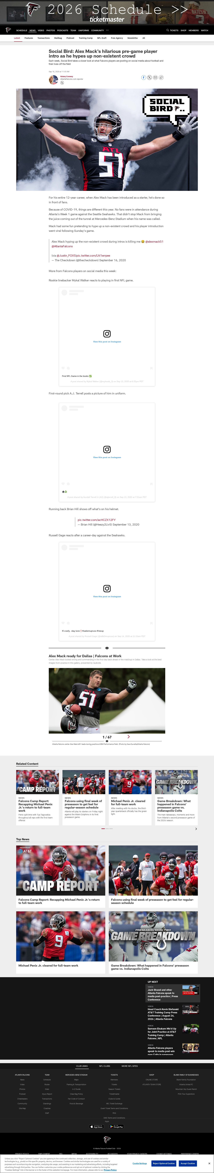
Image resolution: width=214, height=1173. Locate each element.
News (22, 1080)
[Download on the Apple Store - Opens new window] (96, 1126)
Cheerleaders (22, 1099)
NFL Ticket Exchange (114, 1103)
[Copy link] (161, 77)
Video (22, 1084)
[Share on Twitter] (149, 79)
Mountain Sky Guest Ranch (186, 1089)
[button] (103, 829)
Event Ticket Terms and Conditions (114, 1108)
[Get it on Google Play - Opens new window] (116, 1128)
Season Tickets (114, 1089)
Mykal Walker (93, 381)
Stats (47, 1089)
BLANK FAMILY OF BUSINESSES (186, 1075)
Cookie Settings (164, 1154)
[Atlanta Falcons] (107, 1140)
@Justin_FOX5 (66, 255)
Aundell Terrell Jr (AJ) (93, 497)
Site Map (22, 1108)
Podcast (22, 1094)
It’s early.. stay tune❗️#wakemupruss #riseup (83, 631)
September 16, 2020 (112, 260)
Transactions (47, 1099)
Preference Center (190, 1154)
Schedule (47, 1080)
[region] (107, 1163)
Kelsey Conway (66, 76)
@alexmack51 (154, 241)
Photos (22, 1089)
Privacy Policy (22, 1154)
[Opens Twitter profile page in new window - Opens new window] (62, 83)
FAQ (114, 1113)
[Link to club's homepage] (8, 30)
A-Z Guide (76, 1089)
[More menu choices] (107, 30)
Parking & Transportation (76, 1084)
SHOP (151, 1075)
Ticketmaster (114, 1094)
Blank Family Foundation (186, 1080)
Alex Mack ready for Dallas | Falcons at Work (85, 656)
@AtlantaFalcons (62, 246)
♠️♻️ (64, 492)
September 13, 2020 (126, 524)
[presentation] (197, 829)
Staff (47, 1113)
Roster (47, 1084)
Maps (76, 1080)
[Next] (128, 736)
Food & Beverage (76, 1103)
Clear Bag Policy (76, 1094)
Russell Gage (91, 636)
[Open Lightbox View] (107, 708)
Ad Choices (113, 1154)
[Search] (168, 30)
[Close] (209, 1163)
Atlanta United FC (186, 1084)
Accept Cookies (188, 1163)
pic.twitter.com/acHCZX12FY (97, 519)
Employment (44, 1154)
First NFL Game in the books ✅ (77, 376)
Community (22, 1103)
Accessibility (92, 1154)
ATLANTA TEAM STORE (152, 1084)
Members (114, 1080)
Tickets (114, 1084)
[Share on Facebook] (143, 79)
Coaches (47, 1108)
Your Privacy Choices (137, 1154)
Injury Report (47, 1094)
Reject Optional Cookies (164, 1163)
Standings (47, 1103)
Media (74, 1154)
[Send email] (155, 79)
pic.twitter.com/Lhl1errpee (93, 255)
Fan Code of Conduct (76, 1099)
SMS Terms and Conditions (114, 1118)
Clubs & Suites (114, 1099)
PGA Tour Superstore (186, 1094)
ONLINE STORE (152, 1080)
